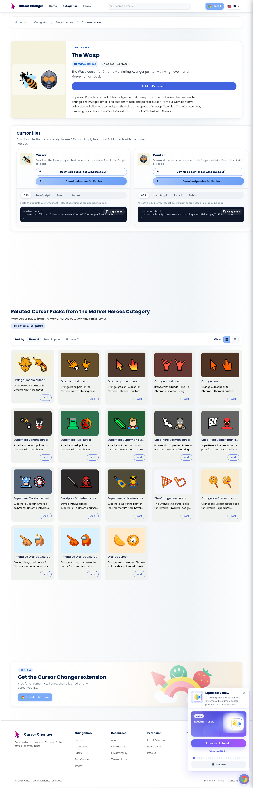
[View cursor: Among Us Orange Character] (79, 552)
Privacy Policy (119, 753)
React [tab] (61, 195)
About (114, 740)
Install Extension (156, 740)
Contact (233, 780)
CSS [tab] (26, 195)
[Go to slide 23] (244, 758)
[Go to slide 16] (228, 758)
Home (53, 6)
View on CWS (217, 751)
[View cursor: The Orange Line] (173, 494)
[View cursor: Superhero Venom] (32, 435)
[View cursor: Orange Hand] (173, 377)
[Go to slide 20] (237, 758)
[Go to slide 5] (203, 758)
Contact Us (118, 746)
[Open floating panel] (244, 779)
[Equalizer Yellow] (218, 724)
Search (79, 765)
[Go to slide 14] (224, 758)
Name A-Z (72, 339)
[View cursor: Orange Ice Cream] (220, 494)
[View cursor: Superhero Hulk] (79, 435)
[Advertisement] (126, 268)
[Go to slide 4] (201, 758)
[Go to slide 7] (208, 758)
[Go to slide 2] (196, 758)
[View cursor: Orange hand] (79, 377)
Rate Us (151, 753)
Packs (87, 6)
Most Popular (52, 339)
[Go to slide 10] (215, 758)
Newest (34, 339)
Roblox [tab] (75, 195)
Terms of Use (119, 759)
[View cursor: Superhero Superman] (126, 435)
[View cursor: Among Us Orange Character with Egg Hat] (32, 552)
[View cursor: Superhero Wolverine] (126, 494)
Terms (220, 780)
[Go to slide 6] (206, 758)
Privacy (208, 780)
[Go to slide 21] (239, 758)
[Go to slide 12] (219, 758)
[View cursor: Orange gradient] (126, 377)
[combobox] (150, 6)
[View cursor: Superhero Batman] (173, 435)
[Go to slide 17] (230, 758)
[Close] (244, 693)
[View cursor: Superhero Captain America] (32, 494)
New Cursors (154, 746)
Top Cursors (82, 759)
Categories (69, 6)
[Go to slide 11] (217, 758)
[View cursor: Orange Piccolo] (32, 376)
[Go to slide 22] (242, 758)
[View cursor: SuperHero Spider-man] (220, 435)
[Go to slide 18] (233, 758)
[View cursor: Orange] (220, 377)
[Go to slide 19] (235, 758)
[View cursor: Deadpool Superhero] (79, 494)
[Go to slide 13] (221, 758)
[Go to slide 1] (193, 758)
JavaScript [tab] (42, 195)
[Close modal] (165, 372)
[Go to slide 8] (210, 758)
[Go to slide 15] (226, 758)
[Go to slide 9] (212, 758)
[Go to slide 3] (199, 758)
